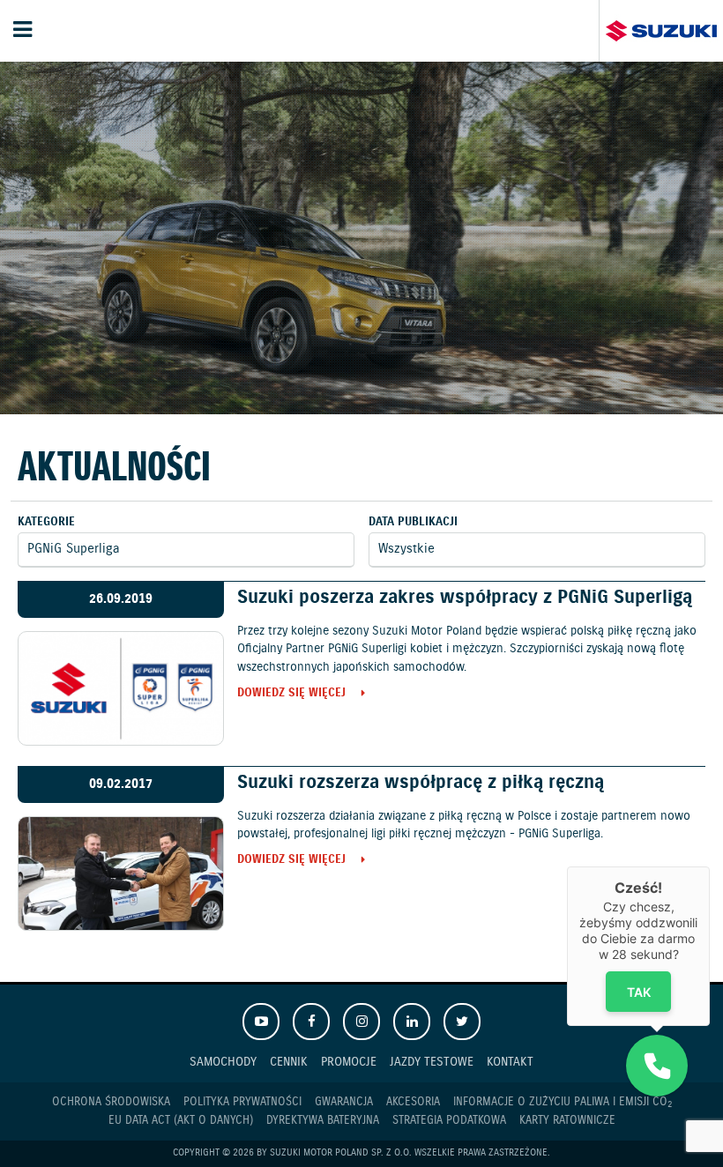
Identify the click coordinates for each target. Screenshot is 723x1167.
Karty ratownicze (567, 1120)
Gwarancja (344, 1102)
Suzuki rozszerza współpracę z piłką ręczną (420, 782)
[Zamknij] (710, 866)
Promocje (348, 1061)
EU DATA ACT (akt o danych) (180, 1120)
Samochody (223, 1061)
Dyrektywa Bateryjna (322, 1120)
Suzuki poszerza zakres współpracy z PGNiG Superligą (464, 597)
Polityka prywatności (242, 1102)
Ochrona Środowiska (111, 1102)
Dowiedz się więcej (291, 694)
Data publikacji (413, 522)
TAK (639, 992)
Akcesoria (413, 1102)
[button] (657, 1065)
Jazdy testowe (431, 1061)
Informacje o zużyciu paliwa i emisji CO (562, 1103)
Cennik (289, 1061)
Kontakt (510, 1061)
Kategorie (46, 522)
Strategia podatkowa (449, 1120)
